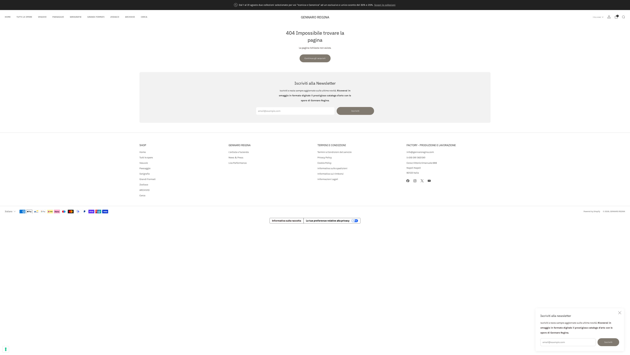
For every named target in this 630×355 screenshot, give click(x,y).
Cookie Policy (324, 163)
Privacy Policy (324, 157)
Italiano (597, 17)
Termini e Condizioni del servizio (334, 152)
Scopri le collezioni (385, 4)
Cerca (144, 17)
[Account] (609, 17)
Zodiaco (114, 17)
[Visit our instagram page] (415, 180)
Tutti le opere (24, 17)
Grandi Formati (96, 17)
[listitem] (315, 5)
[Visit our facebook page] (407, 180)
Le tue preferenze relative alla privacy (327, 220)
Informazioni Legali (327, 179)
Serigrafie (76, 17)
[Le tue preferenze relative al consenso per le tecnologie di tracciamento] (6, 349)
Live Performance (238, 163)
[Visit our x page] (422, 180)
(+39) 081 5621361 (416, 157)
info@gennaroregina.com (420, 152)
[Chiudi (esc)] (619, 312)
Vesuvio (42, 17)
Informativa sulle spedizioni (332, 168)
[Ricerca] (623, 17)
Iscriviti (608, 342)
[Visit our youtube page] (429, 180)
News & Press (236, 157)
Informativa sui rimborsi (330, 173)
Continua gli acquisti (315, 58)
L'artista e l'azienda (239, 152)
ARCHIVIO (130, 17)
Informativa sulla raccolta (286, 220)
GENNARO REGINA (315, 17)
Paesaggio (58, 17)
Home (8, 17)
